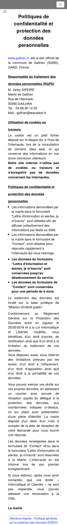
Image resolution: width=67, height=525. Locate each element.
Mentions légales (21, 518)
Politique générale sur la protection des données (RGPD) (33, 520)
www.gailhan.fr (18, 57)
